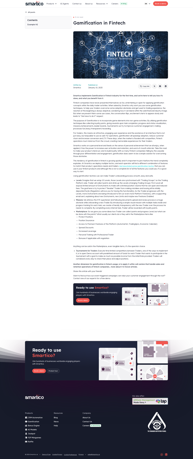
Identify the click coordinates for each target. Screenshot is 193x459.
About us (89, 4)
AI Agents (64, 4)
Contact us (77, 4)
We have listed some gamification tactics (136, 166)
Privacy (81, 454)
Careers (114, 4)
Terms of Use (46, 454)
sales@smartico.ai (94, 454)
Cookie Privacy (57, 454)
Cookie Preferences (70, 455)
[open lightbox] (157, 423)
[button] (52, 3)
